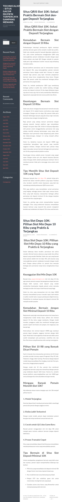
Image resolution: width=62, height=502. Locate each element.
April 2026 (5, 129)
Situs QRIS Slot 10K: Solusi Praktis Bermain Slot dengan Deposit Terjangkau (40, 15)
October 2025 (6, 149)
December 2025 (7, 142)
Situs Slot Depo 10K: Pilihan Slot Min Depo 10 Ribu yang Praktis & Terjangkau (39, 226)
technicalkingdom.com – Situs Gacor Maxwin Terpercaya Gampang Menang (34, 497)
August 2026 (6, 116)
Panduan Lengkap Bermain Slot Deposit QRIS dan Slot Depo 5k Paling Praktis (9, 73)
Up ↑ (52, 499)
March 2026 (6, 133)
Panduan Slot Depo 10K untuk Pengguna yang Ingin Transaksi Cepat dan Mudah (10, 79)
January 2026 (6, 139)
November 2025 (7, 145)
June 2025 (5, 161)
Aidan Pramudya (39, 22)
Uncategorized (6, 182)
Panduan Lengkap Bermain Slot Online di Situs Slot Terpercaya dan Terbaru (9, 85)
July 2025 (5, 158)
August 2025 (6, 155)
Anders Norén (54, 497)
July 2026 (5, 120)
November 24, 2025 (29, 234)
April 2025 (5, 168)
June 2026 (5, 123)
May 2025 (5, 165)
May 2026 (5, 126)
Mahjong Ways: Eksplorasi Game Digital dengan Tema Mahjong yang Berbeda (9, 58)
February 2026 (6, 136)
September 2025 (7, 152)
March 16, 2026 (28, 22)
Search (5, 39)
